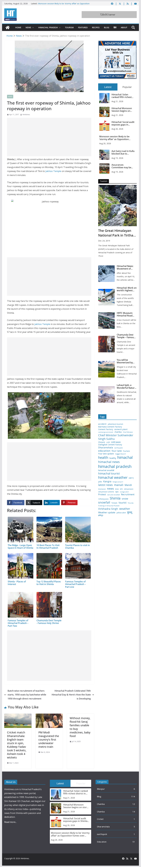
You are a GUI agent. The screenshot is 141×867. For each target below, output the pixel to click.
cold (108, 442)
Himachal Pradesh (48, 27)
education (104, 450)
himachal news (109, 462)
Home (18, 27)
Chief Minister (128, 432)
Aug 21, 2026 (117, 101)
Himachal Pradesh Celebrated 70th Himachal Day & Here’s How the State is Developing (71, 694)
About (124, 27)
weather (124, 508)
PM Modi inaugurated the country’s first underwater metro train (48, 740)
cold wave (116, 442)
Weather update (106, 512)
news (110, 488)
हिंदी (115, 27)
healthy (112, 458)
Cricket (100, 819)
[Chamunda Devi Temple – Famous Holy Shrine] (106, 344)
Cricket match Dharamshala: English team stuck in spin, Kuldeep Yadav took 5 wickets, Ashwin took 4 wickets (16, 745)
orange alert (124, 492)
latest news (105, 485)
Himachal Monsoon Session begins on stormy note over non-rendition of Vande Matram (123, 109)
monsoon (102, 489)
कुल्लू (129, 512)
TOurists (130, 503)
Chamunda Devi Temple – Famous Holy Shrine (126, 336)
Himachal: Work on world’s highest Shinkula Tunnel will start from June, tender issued (127, 289)
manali (118, 485)
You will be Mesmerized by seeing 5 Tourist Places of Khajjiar (126, 361)
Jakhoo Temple (53, 171)
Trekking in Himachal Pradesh (109, 506)
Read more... (10, 822)
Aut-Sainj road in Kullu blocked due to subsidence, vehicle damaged (123, 152)
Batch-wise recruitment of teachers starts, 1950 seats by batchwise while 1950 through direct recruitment (27, 694)
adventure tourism (115, 424)
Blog (106, 27)
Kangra (107, 481)
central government (105, 432)
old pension (128, 489)
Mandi (128, 485)
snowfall (104, 502)
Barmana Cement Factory (110, 426)
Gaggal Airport (120, 454)
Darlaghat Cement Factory (110, 444)
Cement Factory (105, 429)
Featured (83, 27)
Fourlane (126, 451)
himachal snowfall (106, 470)
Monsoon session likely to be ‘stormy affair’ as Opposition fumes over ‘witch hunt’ (114, 137)
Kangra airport (118, 482)
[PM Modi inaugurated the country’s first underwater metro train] (49, 715)
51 (133, 841)
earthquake (118, 448)
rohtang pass (103, 499)
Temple (114, 503)
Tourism (69, 27)
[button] (32, 27)
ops (117, 491)
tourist (123, 502)
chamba (118, 432)
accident (102, 424)
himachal (125, 457)
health (103, 457)
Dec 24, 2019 (104, 240)
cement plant (121, 429)
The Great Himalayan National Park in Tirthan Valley (116, 233)
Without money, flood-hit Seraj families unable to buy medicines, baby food (80, 727)
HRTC (131, 478)
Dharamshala (105, 447)
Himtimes (26, 114)
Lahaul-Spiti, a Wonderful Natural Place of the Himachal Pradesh (126, 386)
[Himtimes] (7, 27)
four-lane (117, 450)
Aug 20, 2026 (117, 129)
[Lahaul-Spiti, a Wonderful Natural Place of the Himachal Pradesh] (106, 394)
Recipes (96, 27)
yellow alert (121, 513)
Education (102, 841)
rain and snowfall (113, 495)
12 (133, 804)
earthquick (102, 834)
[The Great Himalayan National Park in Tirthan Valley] (117, 205)
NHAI (117, 489)
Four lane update (106, 453)
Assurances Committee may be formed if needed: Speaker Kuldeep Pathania (121, 166)
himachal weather (113, 477)
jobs (100, 482)
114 (133, 796)
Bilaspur (101, 788)
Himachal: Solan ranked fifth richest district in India (122, 96)
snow (125, 498)
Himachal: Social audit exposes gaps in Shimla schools (123, 123)
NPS (121, 489)
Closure (101, 442)
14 (133, 811)
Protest (102, 494)
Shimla (115, 498)
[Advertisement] (49, 137)
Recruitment (127, 494)
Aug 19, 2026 (117, 158)
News (28, 27)
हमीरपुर (100, 515)
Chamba (101, 804)
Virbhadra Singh (108, 508)
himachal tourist (109, 473)
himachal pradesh (114, 466)
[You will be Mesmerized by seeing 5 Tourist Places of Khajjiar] (106, 369)
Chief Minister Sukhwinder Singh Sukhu (115, 437)
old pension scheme (106, 492)
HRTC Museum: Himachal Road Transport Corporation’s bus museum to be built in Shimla (126, 314)
